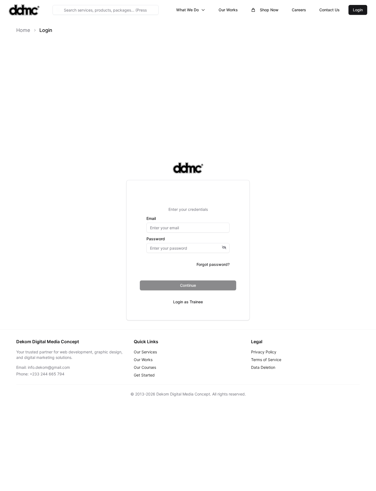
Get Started (144, 375)
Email (151, 218)
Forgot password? (213, 264)
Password (155, 239)
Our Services (145, 352)
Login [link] (45, 30)
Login (358, 9)
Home (23, 30)
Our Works (228, 9)
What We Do (187, 9)
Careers (299, 9)
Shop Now (269, 9)
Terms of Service (266, 359)
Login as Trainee (188, 301)
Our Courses (145, 367)
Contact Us (329, 9)
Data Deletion (263, 367)
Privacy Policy (263, 352)
